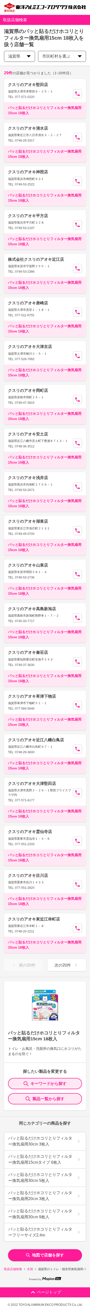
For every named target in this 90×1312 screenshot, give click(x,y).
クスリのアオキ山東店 (28, 565)
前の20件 (27, 965)
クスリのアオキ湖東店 (28, 521)
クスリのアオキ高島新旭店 (32, 609)
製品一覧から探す (48, 1099)
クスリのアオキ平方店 (28, 216)
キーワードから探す (48, 1083)
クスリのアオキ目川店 (28, 875)
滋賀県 (14, 56)
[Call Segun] (77, 93)
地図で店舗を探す (48, 1255)
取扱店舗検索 (13, 1269)
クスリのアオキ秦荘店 (28, 652)
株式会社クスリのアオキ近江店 (36, 259)
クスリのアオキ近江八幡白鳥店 (36, 740)
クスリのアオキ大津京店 (30, 346)
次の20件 (62, 965)
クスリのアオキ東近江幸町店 (34, 919)
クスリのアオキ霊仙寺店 (30, 831)
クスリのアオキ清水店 (28, 128)
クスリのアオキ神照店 (28, 172)
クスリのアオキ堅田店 (28, 84)
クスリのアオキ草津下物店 (32, 696)
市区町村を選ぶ (56, 56)
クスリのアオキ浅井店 (28, 478)
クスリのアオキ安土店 (28, 434)
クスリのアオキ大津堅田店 (32, 783)
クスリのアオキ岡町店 (28, 390)
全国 (30, 1269)
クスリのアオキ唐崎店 (28, 303)
